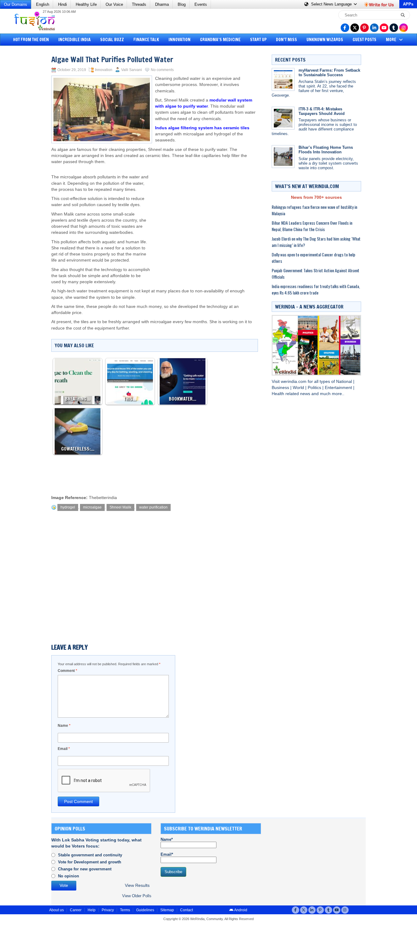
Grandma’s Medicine (220, 40)
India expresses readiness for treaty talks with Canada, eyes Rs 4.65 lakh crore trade (316, 289)
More (391, 40)
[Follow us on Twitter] (354, 27)
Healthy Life (86, 4)
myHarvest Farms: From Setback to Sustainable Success (329, 72)
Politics (315, 387)
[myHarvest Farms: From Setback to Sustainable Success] (283, 79)
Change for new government (84, 869)
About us (56, 910)
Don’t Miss (286, 40)
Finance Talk (146, 40)
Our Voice (114, 4)
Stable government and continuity (90, 855)
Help (92, 910)
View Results (137, 885)
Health (278, 393)
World (299, 387)
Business (281, 387)
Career (76, 910)
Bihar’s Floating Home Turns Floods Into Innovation (326, 149)
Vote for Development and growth (89, 862)
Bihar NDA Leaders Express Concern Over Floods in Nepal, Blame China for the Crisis (312, 226)
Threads (139, 4)
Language (332, 4)
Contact (186, 910)
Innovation (179, 40)
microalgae (92, 507)
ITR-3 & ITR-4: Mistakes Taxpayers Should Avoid (322, 111)
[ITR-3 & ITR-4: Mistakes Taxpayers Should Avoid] (283, 118)
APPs (408, 4)
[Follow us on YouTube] (384, 27)
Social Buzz (112, 40)
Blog (182, 4)
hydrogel (67, 507)
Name (64, 725)
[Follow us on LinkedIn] (374, 27)
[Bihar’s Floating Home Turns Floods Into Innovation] (283, 156)
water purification (153, 507)
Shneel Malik (120, 507)
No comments (162, 70)
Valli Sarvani (131, 70)
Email (64, 749)
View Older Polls (136, 896)
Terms (125, 910)
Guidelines (145, 910)
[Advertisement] (27, 141)
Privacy (108, 910)
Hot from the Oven (31, 40)
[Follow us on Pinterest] (364, 27)
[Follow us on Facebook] (345, 27)
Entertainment (339, 387)
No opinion (68, 876)
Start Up (258, 40)
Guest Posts (364, 40)
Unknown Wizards (324, 40)
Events (200, 4)
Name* (167, 839)
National (344, 381)
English (42, 4)
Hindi (62, 4)
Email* (167, 854)
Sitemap (167, 910)
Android (240, 910)
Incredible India (74, 40)
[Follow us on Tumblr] (394, 27)
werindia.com (294, 381)
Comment (67, 671)
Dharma (162, 4)
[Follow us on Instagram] (403, 27)
